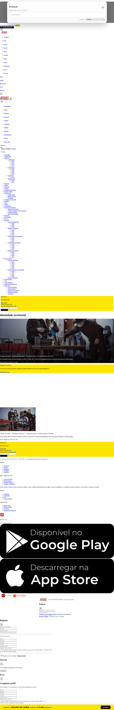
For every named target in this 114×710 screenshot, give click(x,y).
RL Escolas (7, 217)
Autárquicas (11, 159)
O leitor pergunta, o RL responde (17, 210)
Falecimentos (8, 279)
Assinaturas (7, 495)
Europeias (10, 175)
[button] (57, 77)
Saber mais (4, 303)
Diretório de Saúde (13, 250)
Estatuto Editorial (13, 292)
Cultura (6, 188)
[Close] (40, 608)
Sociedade (7, 155)
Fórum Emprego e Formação (16, 270)
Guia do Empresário (13, 222)
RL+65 (6, 218)
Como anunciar (8, 282)
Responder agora (5, 372)
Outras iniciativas (13, 278)
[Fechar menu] (10, 98)
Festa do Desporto (13, 260)
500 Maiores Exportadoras (15, 236)
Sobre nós (7, 286)
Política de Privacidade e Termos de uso (38, 459)
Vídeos (6, 204)
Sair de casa (7, 193)
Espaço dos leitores (13, 209)
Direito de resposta (13, 214)
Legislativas (11, 167)
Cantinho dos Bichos (10, 199)
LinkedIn (6, 470)
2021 (12, 163)
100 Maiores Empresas (14, 242)
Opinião (6, 201)
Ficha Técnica (12, 289)
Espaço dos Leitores (10, 207)
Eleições (6, 158)
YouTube (6, 472)
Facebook (6, 466)
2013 (12, 166)
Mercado (6, 183)
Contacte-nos (4, 25)
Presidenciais (11, 179)
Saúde (6, 185)
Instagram (6, 469)
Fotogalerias (7, 206)
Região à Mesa (8, 191)
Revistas (6, 220)
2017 (12, 164)
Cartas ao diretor (12, 212)
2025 (12, 161)
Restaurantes (11, 195)
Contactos (10, 293)
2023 (12, 226)
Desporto (6, 187)
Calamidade (7, 156)
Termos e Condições (13, 290)
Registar (8, 148)
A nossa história (12, 287)
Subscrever (4, 310)
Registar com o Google (9, 656)
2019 (12, 174)
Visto (5, 203)
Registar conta (21, 656)
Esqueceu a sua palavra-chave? (48, 614)
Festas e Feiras (12, 196)
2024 (12, 171)
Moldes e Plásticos (13, 228)
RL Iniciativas (8, 258)
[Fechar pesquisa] (103, 7)
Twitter (6, 467)
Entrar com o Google (57, 616)
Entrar (17, 25)
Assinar (10, 25)
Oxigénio (10, 198)
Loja (13, 25)
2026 (12, 180)
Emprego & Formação (10, 284)
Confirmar (3, 671)
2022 (12, 172)
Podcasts (6, 215)
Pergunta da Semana (10, 190)
